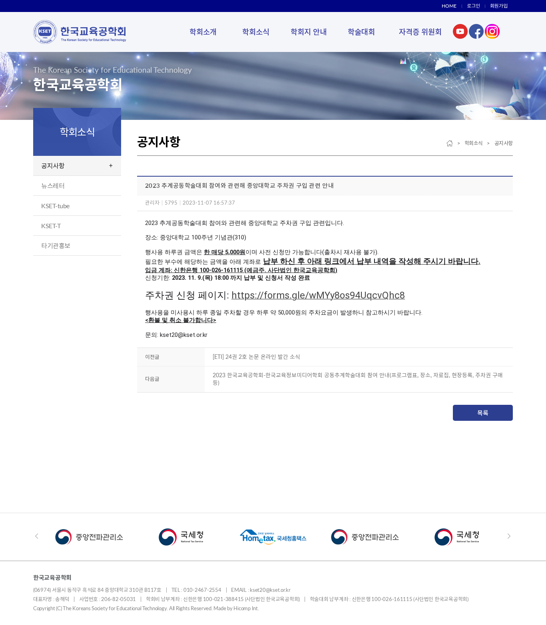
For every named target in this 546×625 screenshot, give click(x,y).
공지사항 (52, 165)
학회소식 (255, 31)
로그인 (473, 6)
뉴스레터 (52, 185)
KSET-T (50, 225)
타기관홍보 (55, 245)
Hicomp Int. (246, 608)
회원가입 (499, 6)
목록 (482, 412)
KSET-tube (55, 205)
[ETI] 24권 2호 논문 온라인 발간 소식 (256, 356)
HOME (449, 6)
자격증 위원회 (420, 31)
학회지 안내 (309, 31)
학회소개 (203, 31)
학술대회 (361, 31)
